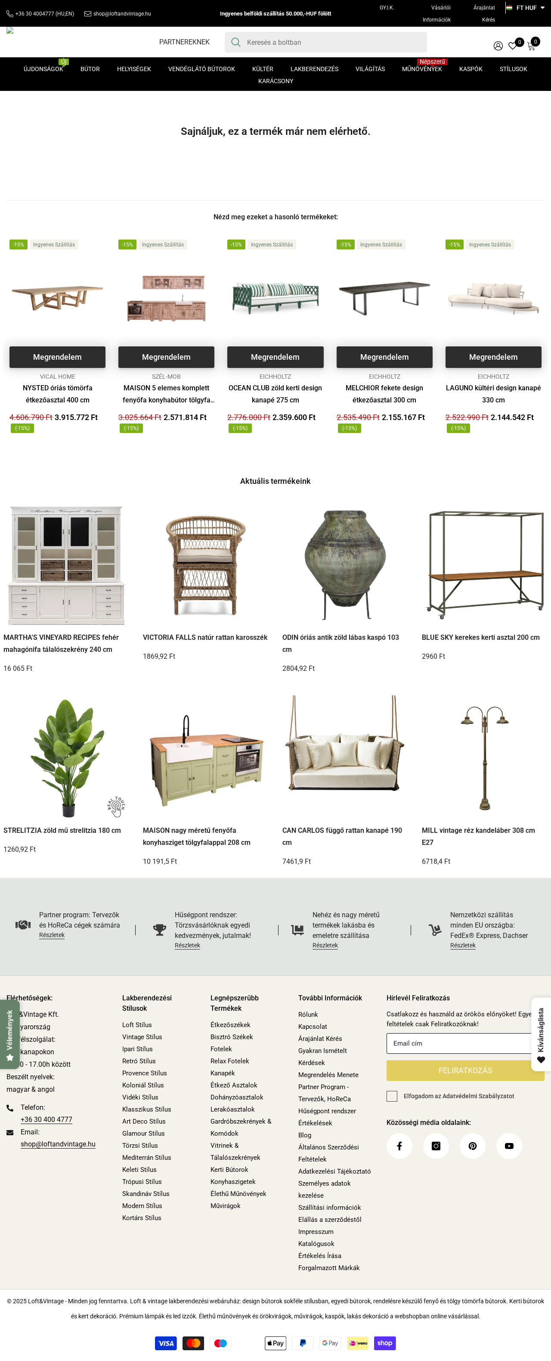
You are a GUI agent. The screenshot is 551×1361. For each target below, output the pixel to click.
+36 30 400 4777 (46, 1119)
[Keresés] (326, 42)
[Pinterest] (473, 1146)
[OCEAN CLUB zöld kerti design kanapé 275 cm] (275, 298)
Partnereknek (184, 42)
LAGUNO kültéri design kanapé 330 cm (493, 394)
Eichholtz (275, 376)
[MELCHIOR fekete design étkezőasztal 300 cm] (385, 298)
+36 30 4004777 (34, 14)
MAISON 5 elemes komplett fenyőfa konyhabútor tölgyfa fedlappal (166, 395)
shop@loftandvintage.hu (122, 14)
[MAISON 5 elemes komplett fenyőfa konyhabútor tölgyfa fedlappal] (166, 298)
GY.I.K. (387, 8)
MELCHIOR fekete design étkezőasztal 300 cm (384, 394)
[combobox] (334, 42)
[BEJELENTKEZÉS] (498, 45)
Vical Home (57, 376)
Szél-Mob (166, 376)
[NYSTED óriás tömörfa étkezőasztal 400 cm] (57, 298)
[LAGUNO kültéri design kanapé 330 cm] (494, 298)
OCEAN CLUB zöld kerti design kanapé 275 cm (275, 394)
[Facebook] (399, 1146)
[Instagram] (436, 1146)
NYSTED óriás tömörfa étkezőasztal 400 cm (58, 394)
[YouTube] (509, 1146)
